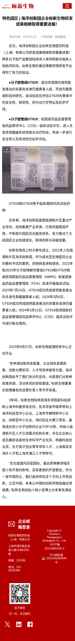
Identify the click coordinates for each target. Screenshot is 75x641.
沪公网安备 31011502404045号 (56, 559)
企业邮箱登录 (24, 524)
